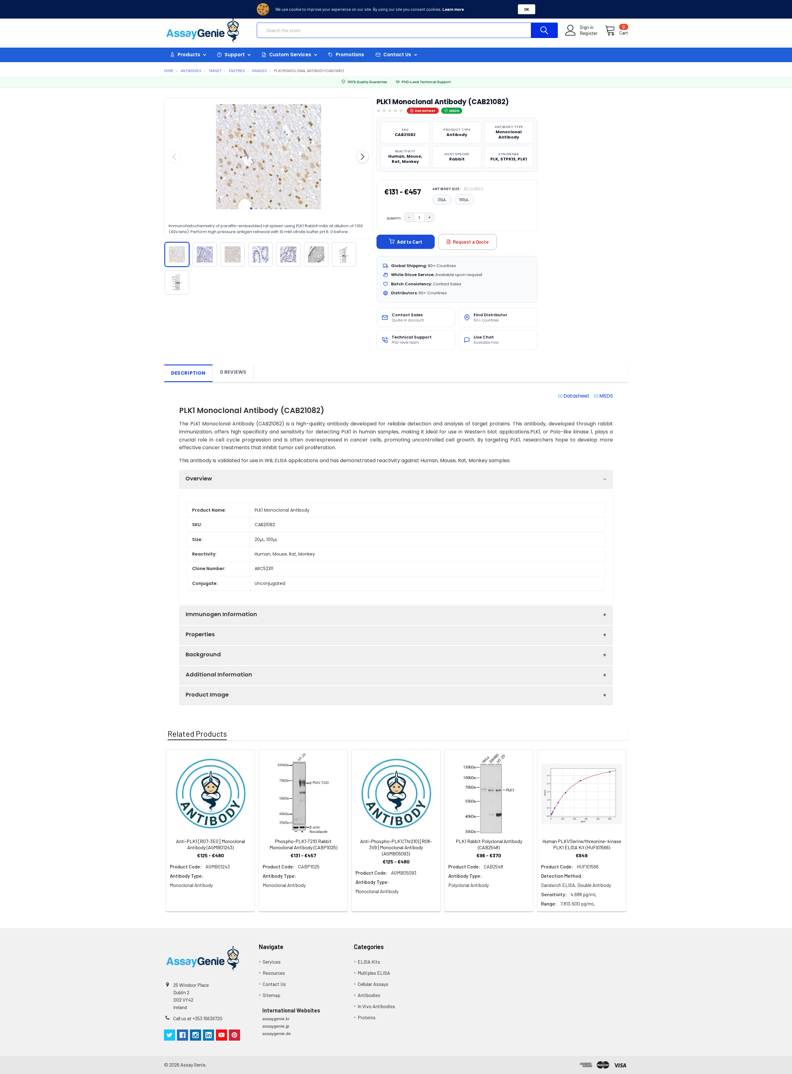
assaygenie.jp (275, 1026)
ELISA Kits (369, 962)
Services (272, 962)
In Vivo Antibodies (376, 1006)
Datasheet (425, 110)
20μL (442, 199)
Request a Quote (471, 242)
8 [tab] (285, 208)
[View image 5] (288, 254)
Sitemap (271, 995)
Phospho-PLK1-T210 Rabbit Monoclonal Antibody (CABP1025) (303, 844)
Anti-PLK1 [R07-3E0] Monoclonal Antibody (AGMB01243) (210, 844)
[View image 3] (232, 254)
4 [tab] (266, 208)
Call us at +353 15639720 (197, 1018)
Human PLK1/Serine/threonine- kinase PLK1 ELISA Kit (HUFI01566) (581, 844)
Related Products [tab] (197, 733)
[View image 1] (177, 254)
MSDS (454, 110)
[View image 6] (316, 254)
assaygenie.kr (276, 1018)
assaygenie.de (276, 1033)
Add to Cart (409, 242)
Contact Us (274, 984)
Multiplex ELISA (374, 973)
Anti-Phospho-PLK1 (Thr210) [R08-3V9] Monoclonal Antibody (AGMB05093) (396, 847)
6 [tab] (276, 208)
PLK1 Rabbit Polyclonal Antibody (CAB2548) (489, 844)
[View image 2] (204, 254)
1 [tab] (251, 208)
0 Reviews (233, 372)
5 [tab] (271, 208)
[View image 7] (344, 254)
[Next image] (362, 157)
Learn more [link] (453, 9)
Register (588, 33)
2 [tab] (256, 208)
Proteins (367, 1017)
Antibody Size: (458, 188)
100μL (464, 199)
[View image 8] (177, 282)
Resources (274, 973)
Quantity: (394, 218)
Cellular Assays (373, 984)
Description (188, 373)
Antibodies (369, 995)
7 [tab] (280, 208)
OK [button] (526, 9)
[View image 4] (260, 254)
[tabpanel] (268, 156)
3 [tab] (261, 208)
